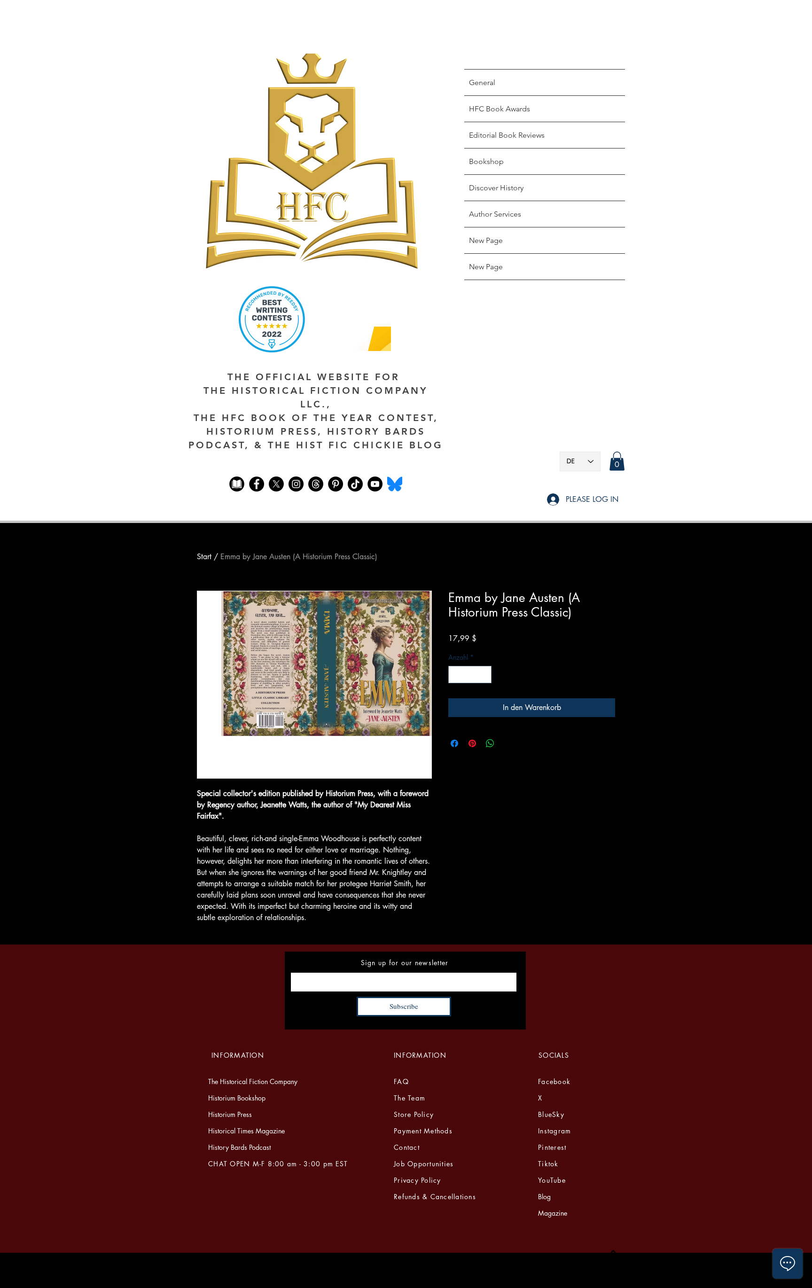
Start (204, 557)
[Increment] (484, 674)
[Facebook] (256, 484)
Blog (544, 1196)
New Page (486, 240)
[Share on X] (508, 743)
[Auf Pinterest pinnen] (472, 743)
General (482, 82)
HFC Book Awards (499, 108)
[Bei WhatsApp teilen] (490, 743)
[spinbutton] (469, 674)
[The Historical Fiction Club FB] (236, 484)
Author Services (495, 214)
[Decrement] (455, 674)
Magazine (552, 1213)
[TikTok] (355, 484)
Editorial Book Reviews (507, 135)
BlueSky (551, 1114)
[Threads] (315, 484)
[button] (617, 461)
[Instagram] (296, 484)
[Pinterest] (335, 484)
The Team (409, 1097)
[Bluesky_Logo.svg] (394, 484)
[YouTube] (375, 484)
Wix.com (511, 1278)
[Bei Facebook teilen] (454, 743)
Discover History (496, 187)
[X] (276, 484)
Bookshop (486, 161)
